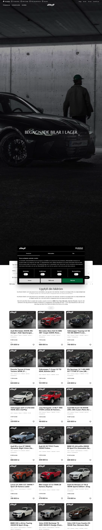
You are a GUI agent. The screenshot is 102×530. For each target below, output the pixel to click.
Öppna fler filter (18, 277)
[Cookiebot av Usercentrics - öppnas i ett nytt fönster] (76, 248)
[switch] (42, 274)
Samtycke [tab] (28, 253)
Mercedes (65, 301)
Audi (69, 301)
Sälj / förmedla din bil (36, 1)
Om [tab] (73, 253)
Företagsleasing (6, 5)
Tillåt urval (51, 280)
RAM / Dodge (25, 1)
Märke (13, 270)
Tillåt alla (72, 280)
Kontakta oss (96, 1)
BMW (54, 301)
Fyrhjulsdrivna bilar (16, 5)
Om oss (89, 1)
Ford (57, 301)
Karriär (84, 1)
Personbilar (7, 1)
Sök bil (84, 277)
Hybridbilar (24, 5)
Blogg (80, 1)
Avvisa (29, 280)
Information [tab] (51, 253)
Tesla (60, 301)
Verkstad (46, 1)
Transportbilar (16, 1)
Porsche (75, 301)
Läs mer (51, 307)
